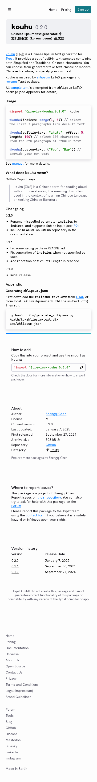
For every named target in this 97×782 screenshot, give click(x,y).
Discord (11, 734)
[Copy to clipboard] (81, 367)
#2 (75, 226)
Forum (16, 506)
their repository (49, 497)
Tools (10, 715)
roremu (11, 81)
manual (18, 163)
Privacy (11, 678)
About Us (12, 660)
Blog (9, 722)
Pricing (66, 10)
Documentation (17, 648)
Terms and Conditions (22, 684)
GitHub (51, 445)
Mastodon (13, 740)
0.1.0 (15, 572)
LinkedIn (12, 752)
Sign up (83, 9)
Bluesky (11, 746)
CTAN (80, 297)
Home (53, 10)
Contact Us (14, 672)
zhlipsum (43, 77)
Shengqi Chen (56, 414)
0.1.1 (15, 566)
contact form (35, 515)
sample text (19, 87)
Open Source (15, 666)
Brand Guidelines (18, 697)
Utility (54, 450)
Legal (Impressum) (19, 691)
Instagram (13, 758)
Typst (10, 58)
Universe (12, 654)
